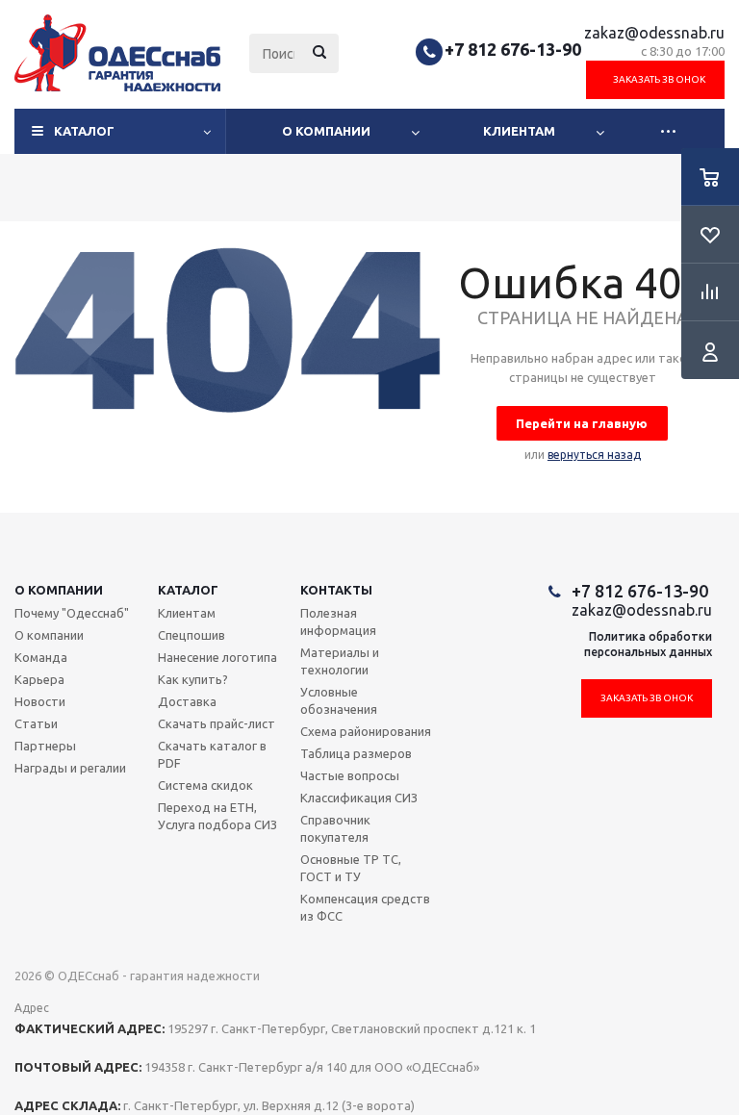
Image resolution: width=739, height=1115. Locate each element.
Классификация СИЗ (359, 797)
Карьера (39, 679)
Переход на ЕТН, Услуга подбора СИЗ (217, 815)
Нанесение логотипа (217, 657)
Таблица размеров (356, 753)
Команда (40, 657)
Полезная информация (338, 621)
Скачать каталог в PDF (212, 754)
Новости (39, 701)
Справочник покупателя (335, 828)
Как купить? (193, 679)
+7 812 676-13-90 (513, 49)
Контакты (336, 589)
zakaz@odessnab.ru (654, 32)
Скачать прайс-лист (216, 723)
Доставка (187, 701)
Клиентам (519, 131)
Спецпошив (191, 635)
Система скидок (205, 785)
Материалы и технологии (339, 661)
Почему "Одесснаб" (71, 613)
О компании (326, 131)
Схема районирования (365, 731)
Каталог (84, 131)
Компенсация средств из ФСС (365, 907)
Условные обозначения (338, 700)
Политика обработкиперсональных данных (648, 644)
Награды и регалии (70, 767)
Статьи (36, 723)
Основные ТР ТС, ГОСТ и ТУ (350, 867)
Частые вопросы (349, 775)
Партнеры (45, 745)
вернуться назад (594, 454)
